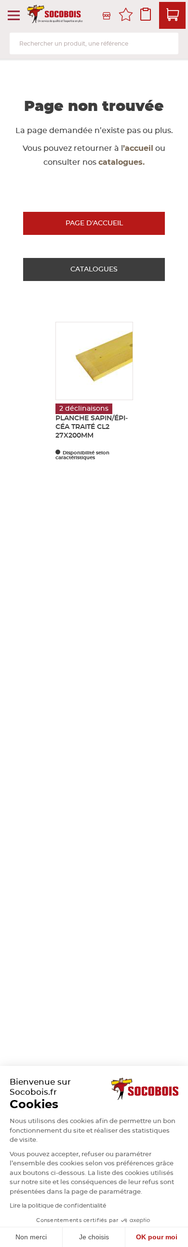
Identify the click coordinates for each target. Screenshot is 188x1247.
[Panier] (172, 15)
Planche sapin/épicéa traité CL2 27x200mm (91, 427)
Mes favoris (126, 16)
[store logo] (55, 15)
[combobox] (94, 43)
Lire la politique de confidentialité (58, 1206)
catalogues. (121, 162)
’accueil (138, 148)
